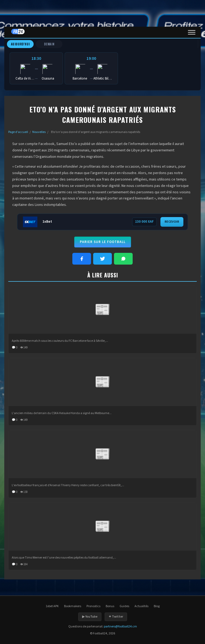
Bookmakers (72, 606)
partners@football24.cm (120, 626)
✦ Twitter (116, 616)
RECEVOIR (172, 221)
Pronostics (93, 606)
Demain (49, 44)
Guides (124, 606)
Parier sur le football (102, 241)
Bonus (110, 606)
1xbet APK (52, 606)
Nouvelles (39, 132)
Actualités (141, 606)
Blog (157, 606)
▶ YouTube (89, 616)
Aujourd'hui (20, 44)
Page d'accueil (18, 132)
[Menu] (191, 32)
